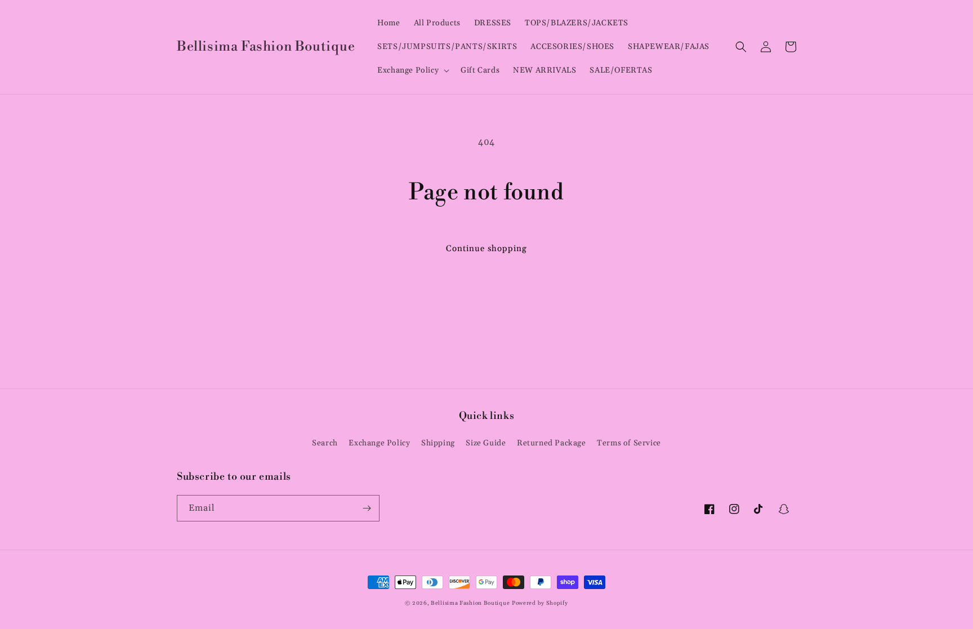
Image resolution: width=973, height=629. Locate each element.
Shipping (438, 443)
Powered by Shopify (540, 603)
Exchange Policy (379, 443)
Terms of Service (629, 443)
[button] (412, 70)
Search (325, 443)
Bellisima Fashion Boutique (470, 603)
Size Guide (486, 443)
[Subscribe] (366, 508)
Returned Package (551, 443)
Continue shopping (486, 248)
